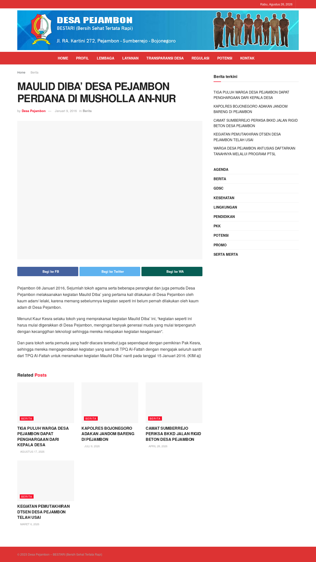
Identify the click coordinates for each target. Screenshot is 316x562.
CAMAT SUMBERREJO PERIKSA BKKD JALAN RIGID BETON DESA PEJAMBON (173, 433)
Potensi (224, 58)
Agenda (221, 169)
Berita (35, 72)
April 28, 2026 (157, 446)
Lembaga (105, 58)
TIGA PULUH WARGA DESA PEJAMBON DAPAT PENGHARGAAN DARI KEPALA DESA (43, 436)
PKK (217, 225)
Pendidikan (224, 216)
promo (220, 244)
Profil (82, 58)
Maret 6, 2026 (29, 524)
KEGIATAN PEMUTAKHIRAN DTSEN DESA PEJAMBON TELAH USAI (43, 511)
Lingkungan (225, 207)
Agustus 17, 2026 (32, 451)
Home (63, 58)
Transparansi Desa (165, 58)
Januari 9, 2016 (66, 110)
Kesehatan (224, 197)
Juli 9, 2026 (92, 446)
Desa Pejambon (34, 110)
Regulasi (200, 58)
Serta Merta (226, 254)
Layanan (130, 58)
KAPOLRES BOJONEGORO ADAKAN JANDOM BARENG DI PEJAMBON (107, 433)
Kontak (247, 58)
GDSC (218, 188)
